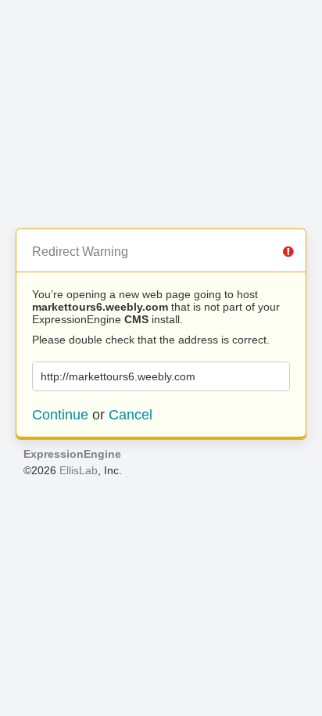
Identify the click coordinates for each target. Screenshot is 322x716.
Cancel (130, 415)
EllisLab (78, 470)
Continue (60, 415)
